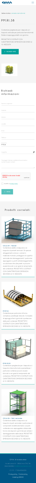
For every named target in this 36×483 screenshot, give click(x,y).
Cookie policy (23, 474)
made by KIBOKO (18, 477)
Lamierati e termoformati (18, 13)
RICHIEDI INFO (11, 51)
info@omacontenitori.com (23, 466)
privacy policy (14, 183)
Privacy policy (13, 474)
